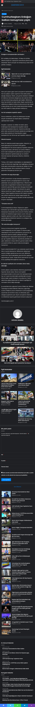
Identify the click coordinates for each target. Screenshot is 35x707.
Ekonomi (11, 10)
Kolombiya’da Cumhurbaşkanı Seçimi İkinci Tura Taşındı (21, 564)
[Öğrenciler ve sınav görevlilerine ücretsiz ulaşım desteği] (5, 76)
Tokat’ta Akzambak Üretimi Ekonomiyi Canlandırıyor (24, 402)
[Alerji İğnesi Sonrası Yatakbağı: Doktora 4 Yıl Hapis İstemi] (6, 551)
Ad (2, 454)
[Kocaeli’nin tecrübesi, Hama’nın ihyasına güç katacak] (6, 501)
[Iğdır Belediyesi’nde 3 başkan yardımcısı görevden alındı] (6, 544)
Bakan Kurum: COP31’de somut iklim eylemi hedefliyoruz (22, 514)
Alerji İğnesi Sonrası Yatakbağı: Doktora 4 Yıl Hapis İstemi (21, 549)
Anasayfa (5, 10)
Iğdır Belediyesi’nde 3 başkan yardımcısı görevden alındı (20, 542)
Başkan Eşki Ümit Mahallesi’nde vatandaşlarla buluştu (21, 600)
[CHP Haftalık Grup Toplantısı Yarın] (6, 508)
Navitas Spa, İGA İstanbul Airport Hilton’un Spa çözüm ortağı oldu (22, 586)
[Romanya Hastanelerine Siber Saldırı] (6, 494)
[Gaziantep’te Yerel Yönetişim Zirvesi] (6, 631)
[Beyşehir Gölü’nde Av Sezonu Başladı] (9, 395)
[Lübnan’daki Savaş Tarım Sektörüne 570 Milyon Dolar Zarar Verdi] (9, 378)
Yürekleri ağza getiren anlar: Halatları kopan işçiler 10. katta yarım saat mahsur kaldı (21, 572)
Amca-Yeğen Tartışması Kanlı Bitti (22, 527)
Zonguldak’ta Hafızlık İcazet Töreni (22, 622)
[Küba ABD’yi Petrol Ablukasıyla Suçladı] (6, 558)
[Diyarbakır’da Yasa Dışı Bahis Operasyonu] (26, 413)
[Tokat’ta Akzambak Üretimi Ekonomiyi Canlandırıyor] (26, 395)
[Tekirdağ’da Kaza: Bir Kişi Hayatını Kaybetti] (6, 580)
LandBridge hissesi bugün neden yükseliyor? (9, 410)
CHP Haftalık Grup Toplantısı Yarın (12, 1)
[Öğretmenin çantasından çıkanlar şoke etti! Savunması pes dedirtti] (6, 595)
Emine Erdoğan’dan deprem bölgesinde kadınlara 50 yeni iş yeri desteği (22, 616)
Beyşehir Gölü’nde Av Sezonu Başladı (7, 402)
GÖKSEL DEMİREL (8, 23)
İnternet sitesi (5, 466)
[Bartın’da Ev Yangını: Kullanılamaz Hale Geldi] (6, 523)
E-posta (3, 460)
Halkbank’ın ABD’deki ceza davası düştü (24, 384)
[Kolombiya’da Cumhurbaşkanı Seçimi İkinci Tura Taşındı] (6, 565)
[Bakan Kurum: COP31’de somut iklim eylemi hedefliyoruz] (6, 515)
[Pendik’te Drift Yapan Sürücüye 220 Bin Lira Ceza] (6, 537)
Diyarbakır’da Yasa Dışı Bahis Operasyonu (25, 419)
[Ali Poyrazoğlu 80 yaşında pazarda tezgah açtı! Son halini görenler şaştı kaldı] (6, 609)
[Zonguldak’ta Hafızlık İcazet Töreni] (6, 624)
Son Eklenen (17, 486)
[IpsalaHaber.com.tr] (17, 5)
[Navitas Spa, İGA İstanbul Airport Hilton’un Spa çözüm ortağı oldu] (6, 587)
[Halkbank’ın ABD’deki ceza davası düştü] (26, 378)
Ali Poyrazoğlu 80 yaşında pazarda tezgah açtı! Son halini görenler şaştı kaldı (22, 608)
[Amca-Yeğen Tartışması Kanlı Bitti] (6, 530)
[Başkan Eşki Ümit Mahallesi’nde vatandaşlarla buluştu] (6, 602)
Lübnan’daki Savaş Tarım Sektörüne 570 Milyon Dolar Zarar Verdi (8, 385)
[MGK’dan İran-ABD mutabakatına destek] (5, 84)
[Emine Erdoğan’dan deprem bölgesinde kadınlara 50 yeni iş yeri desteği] (6, 617)
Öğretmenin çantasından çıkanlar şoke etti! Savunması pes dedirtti (22, 593)
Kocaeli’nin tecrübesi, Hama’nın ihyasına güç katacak (21, 499)
